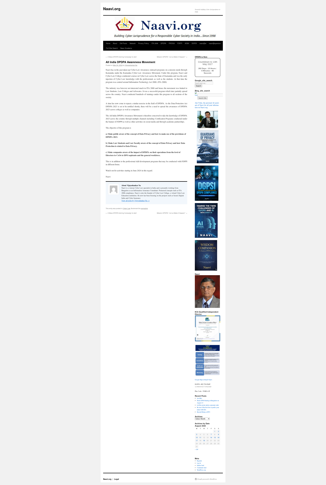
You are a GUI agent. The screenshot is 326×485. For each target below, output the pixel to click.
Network (133, 43)
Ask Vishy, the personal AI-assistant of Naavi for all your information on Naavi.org (207, 105)
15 (215, 437)
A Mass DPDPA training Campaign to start (121, 57)
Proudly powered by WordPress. (207, 479)
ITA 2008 (154, 43)
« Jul (196, 449)
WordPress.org (201, 470)
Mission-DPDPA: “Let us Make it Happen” (172, 57)
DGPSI (194, 43)
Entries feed (200, 465)
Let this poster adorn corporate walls (208, 405)
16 (218, 437)
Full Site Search (112, 48)
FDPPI (179, 43)
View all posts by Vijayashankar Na (135, 200)
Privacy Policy (143, 43)
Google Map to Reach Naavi (203, 380)
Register (199, 461)
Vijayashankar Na (131, 65)
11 (200, 437)
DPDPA (163, 43)
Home (108, 43)
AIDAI (187, 43)
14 (211, 437)
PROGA (172, 43)
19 (204, 440)
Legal (116, 479)
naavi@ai (202, 43)
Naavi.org (111, 8)
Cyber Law (126, 208)
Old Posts (123, 43)
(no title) (199, 398)
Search (198, 86)
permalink (144, 208)
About (115, 43)
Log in (199, 463)
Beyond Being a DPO (203, 412)
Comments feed (201, 468)
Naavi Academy (126, 48)
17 (197, 440)
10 (197, 437)
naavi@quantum (215, 43)
